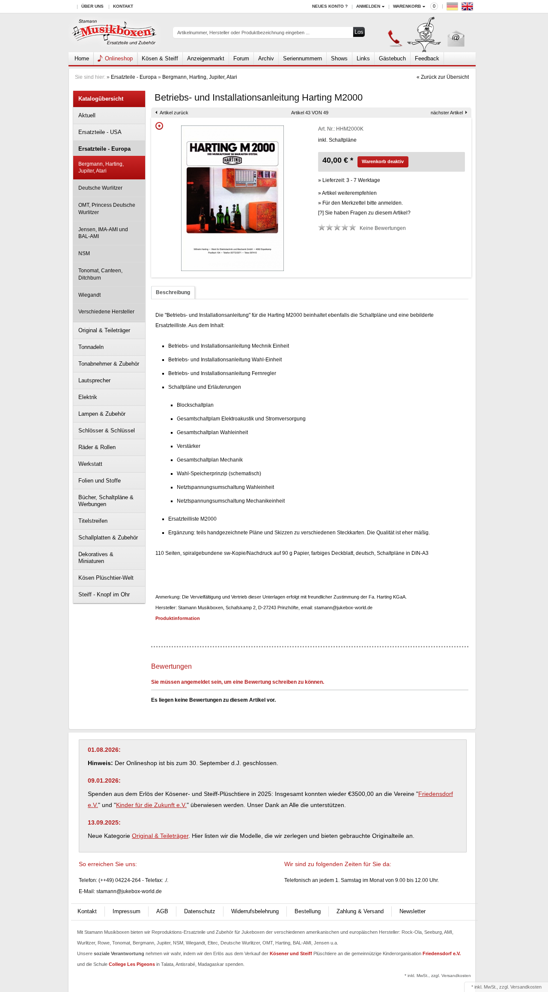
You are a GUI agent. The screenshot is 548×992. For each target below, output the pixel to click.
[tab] (173, 292)
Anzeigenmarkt (205, 58)
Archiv (266, 58)
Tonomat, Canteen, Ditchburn (100, 274)
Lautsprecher (94, 380)
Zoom (159, 126)
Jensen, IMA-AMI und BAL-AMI (103, 233)
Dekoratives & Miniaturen (95, 557)
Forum (241, 58)
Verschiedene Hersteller (106, 312)
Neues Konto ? (330, 6)
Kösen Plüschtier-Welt (106, 578)
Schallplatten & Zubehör (108, 537)
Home (81, 58)
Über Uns (92, 6)
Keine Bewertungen (383, 228)
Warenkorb (407, 6)
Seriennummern (302, 58)
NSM (84, 253)
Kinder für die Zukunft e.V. (151, 804)
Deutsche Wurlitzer (100, 188)
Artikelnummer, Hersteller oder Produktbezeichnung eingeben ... (243, 32)
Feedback (427, 58)
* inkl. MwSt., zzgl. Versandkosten (438, 975)
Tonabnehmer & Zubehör (108, 363)
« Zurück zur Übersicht (443, 77)
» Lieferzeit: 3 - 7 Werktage (349, 180)
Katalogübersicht (100, 98)
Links (363, 58)
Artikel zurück (174, 112)
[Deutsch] (453, 8)
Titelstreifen (92, 521)
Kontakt (123, 6)
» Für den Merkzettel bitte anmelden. (360, 203)
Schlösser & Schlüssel (106, 430)
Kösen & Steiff (160, 58)
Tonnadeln (91, 347)
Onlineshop (119, 58)
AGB (162, 911)
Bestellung (308, 911)
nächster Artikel (447, 112)
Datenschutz (199, 911)
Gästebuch (392, 58)
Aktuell (86, 115)
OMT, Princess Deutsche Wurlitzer (106, 208)
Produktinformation (177, 618)
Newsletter (412, 911)
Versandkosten (526, 986)
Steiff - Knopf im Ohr (104, 594)
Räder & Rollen (97, 447)
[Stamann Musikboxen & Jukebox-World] (114, 33)
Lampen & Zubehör (101, 414)
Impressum (126, 911)
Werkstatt (90, 464)
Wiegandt (89, 295)
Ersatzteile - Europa (134, 77)
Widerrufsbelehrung (255, 911)
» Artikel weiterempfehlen (347, 193)
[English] (468, 8)
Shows (339, 58)
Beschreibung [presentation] (173, 292)
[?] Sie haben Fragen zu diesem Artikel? (364, 213)
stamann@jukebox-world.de (129, 891)
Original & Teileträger (104, 330)
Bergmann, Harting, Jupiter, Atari (199, 77)
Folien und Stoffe (99, 480)
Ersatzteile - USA (100, 132)
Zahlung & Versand (360, 911)
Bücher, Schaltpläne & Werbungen (106, 500)
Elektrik (87, 397)
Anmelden (368, 6)
